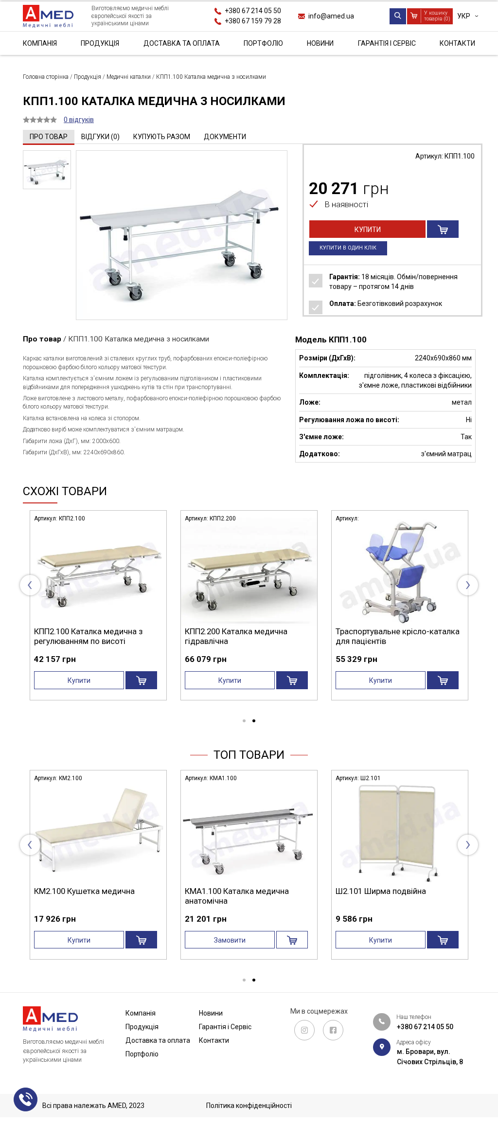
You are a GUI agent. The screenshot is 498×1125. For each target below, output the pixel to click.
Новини (320, 43)
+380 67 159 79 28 (253, 21)
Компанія (40, 43)
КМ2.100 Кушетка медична (84, 891)
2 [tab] (254, 721)
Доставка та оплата (181, 43)
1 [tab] (244, 721)
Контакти (457, 43)
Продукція (100, 43)
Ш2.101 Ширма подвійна (381, 891)
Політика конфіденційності (249, 1105)
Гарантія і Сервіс (387, 43)
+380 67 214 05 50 (253, 11)
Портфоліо (263, 43)
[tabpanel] (206, 608)
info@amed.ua (331, 16)
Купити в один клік (348, 248)
